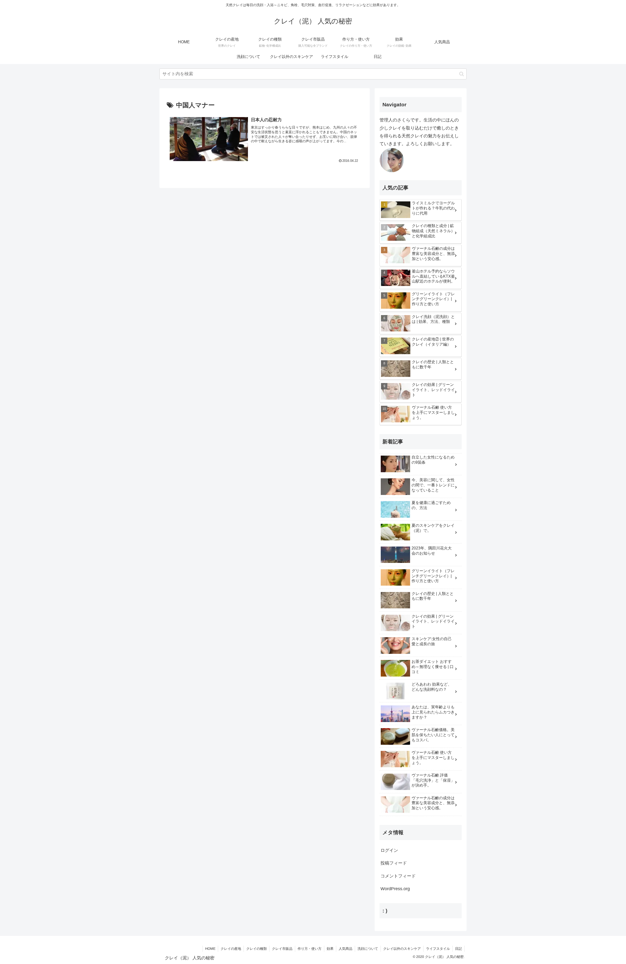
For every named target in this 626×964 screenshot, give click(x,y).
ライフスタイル (438, 949)
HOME (210, 949)
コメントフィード (398, 876)
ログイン (389, 850)
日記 (458, 949)
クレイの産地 (231, 949)
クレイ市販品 (282, 949)
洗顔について (368, 949)
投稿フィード (393, 863)
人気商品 (345, 949)
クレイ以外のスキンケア (402, 949)
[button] (461, 74)
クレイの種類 (256, 949)
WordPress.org (395, 888)
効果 (330, 949)
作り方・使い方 (310, 949)
